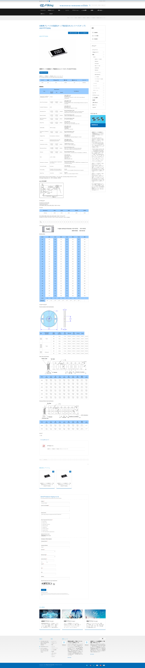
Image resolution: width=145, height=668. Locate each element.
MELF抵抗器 (97, 63)
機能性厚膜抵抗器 (97, 74)
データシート (50, 445)
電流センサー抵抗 (97, 65)
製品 (59, 10)
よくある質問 (84, 10)
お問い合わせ (99, 10)
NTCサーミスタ (95, 90)
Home (68, 17)
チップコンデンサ (98, 187)
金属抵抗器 (45, 459)
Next (103, 113)
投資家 (92, 10)
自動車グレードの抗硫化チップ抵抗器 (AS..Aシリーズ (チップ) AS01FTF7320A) (47, 484)
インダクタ (95, 83)
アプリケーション (75, 10)
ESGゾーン (43, 13)
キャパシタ (95, 85)
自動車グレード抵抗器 (81, 17)
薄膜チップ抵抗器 (97, 184)
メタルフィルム (95, 186)
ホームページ (43, 10)
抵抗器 (76, 17)
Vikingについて (51, 10)
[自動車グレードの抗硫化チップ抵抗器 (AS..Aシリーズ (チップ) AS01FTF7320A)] (57, 52)
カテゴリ (72, 17)
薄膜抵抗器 (96, 61)
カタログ (51, 13)
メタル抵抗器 (101, 186)
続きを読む (69, 657)
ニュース (67, 10)
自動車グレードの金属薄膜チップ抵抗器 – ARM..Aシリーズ (97, 642)
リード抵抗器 (97, 76)
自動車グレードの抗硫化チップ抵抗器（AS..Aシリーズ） (96, 17)
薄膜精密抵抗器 (94, 124)
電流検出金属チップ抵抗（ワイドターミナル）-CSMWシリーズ (75, 642)
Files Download (44, 72)
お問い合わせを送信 (73, 32)
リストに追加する (83, 32)
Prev (105, 113)
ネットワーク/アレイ (98, 72)
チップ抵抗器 (96, 185)
